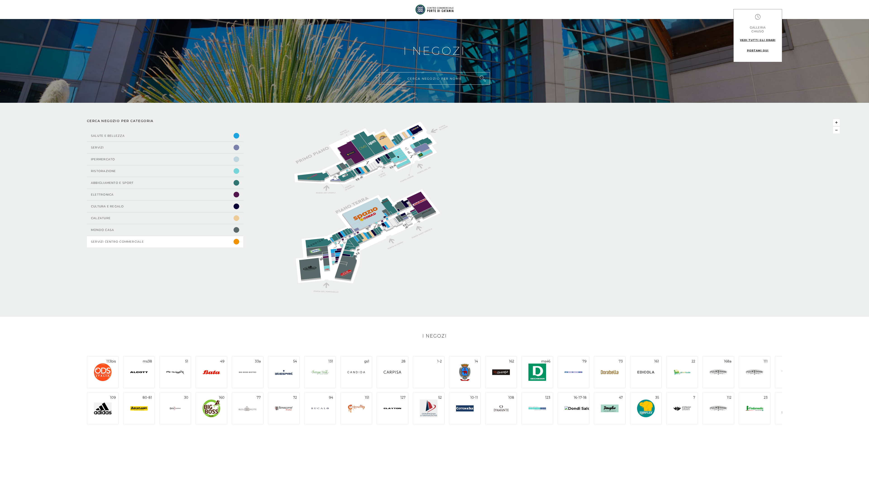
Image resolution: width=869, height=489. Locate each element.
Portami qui (758, 50)
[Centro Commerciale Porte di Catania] (434, 9)
